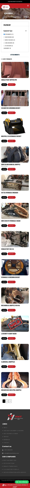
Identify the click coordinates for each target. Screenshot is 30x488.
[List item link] (14, 427)
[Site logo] (5, 5)
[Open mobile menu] (28, 5)
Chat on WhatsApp (23, 482)
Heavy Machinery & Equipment (15, 17)
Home (5, 17)
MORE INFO (4, 84)
